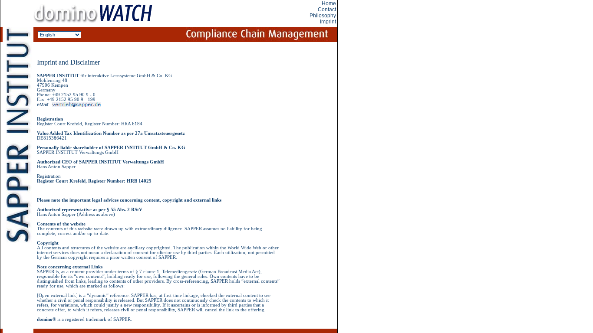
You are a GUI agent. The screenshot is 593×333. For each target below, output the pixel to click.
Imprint (328, 22)
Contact (327, 10)
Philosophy (323, 16)
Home (329, 3)
